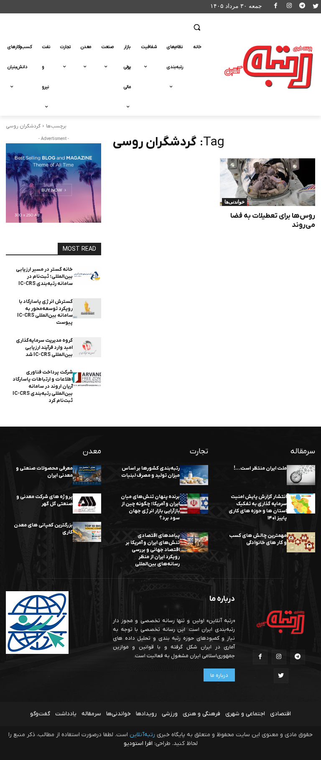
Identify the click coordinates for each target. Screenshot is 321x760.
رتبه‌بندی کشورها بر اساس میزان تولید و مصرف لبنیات (150, 472)
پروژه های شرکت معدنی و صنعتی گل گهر (44, 500)
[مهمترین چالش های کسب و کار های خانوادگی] (301, 542)
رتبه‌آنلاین (142, 735)
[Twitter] (315, 7)
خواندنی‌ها (234, 202)
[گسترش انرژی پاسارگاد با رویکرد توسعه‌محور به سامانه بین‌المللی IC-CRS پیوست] (87, 308)
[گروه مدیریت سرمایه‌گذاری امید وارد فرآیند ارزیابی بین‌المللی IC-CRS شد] (87, 347)
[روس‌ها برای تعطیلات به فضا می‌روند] (267, 182)
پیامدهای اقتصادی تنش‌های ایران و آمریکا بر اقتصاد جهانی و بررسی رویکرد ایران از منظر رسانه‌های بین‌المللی (152, 549)
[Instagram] (289, 7)
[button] (196, 27)
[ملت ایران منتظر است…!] (301, 475)
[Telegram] (302, 7)
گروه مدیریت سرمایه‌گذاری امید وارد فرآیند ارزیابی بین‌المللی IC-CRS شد (44, 347)
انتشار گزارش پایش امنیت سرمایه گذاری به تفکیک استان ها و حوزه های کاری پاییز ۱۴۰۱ (258, 507)
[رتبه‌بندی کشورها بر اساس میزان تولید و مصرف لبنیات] (194, 475)
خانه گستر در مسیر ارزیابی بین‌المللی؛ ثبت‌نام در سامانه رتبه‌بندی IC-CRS (44, 276)
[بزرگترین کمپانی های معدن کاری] (87, 532)
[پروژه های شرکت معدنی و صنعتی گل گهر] (87, 503)
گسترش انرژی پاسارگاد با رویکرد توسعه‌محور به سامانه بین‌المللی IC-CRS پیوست (45, 312)
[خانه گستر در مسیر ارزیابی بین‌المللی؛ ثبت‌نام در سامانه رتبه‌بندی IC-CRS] (87, 276)
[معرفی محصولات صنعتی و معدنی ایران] (87, 475)
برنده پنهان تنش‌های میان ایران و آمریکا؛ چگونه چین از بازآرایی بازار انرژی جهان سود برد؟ (150, 507)
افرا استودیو (138, 743)
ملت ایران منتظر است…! (260, 468)
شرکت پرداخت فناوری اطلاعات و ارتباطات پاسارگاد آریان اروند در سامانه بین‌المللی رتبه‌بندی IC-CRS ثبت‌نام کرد (43, 386)
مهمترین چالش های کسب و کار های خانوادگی (258, 539)
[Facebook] (276, 7)
